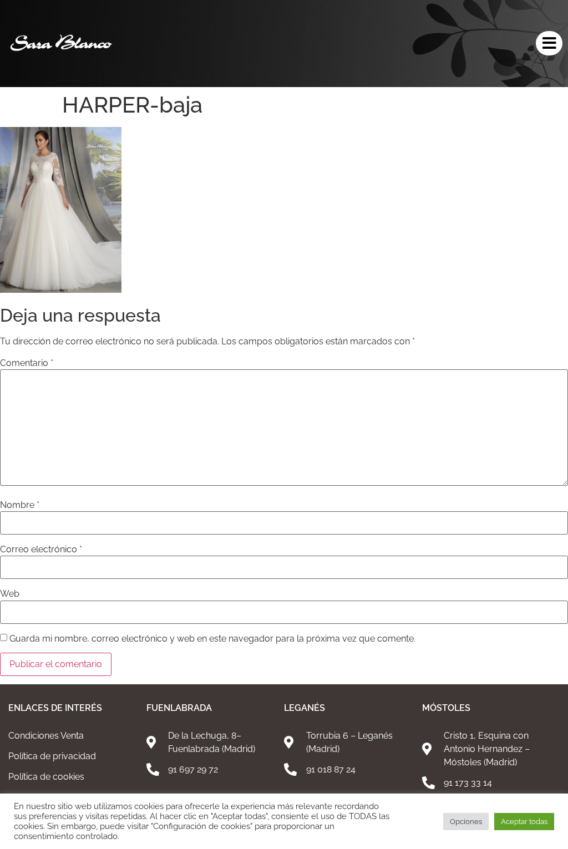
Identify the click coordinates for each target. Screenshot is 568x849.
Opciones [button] (466, 821)
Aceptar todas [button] (524, 821)
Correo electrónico (41, 549)
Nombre (19, 505)
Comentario (26, 363)
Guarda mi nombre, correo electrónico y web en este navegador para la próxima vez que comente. (212, 638)
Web (9, 593)
